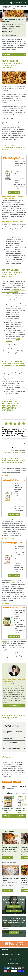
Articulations (7, 781)
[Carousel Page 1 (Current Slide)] (12, 447)
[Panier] (26, 2)
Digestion (17, 781)
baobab (5, 641)
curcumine (4, 533)
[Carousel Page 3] (15, 447)
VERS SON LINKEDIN (14, 705)
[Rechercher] (6, 3)
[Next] (25, 804)
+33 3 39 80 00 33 (14, 906)
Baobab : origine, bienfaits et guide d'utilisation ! (10, 848)
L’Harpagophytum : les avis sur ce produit (13, 452)
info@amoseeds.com (14, 911)
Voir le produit (14, 192)
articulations (7, 470)
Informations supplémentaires (11, 954)
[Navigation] (2, 3)
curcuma (14, 521)
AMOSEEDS (5, 949)
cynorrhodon (12, 582)
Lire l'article (7, 857)
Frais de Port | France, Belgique (12, 959)
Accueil (3, 6)
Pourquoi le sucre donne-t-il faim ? (10, 879)
